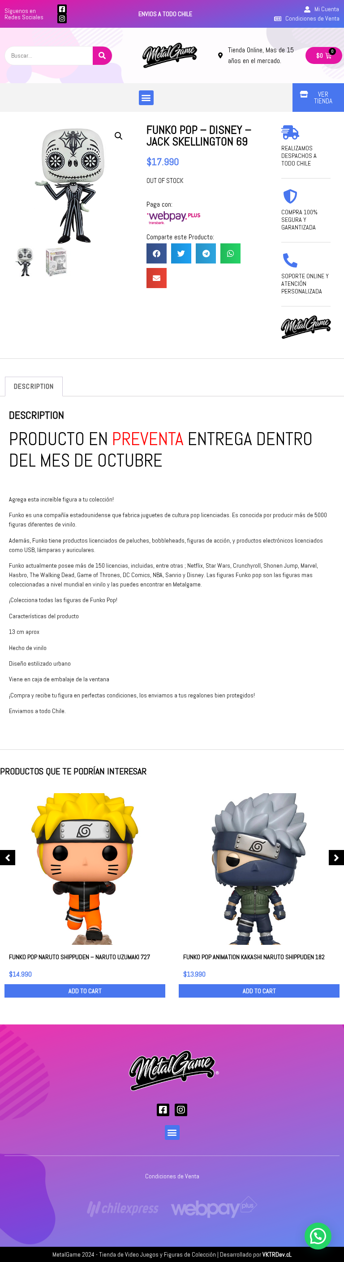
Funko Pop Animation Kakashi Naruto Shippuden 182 (254, 957)
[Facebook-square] (62, 9)
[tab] (34, 386)
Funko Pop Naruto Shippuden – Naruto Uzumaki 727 (79, 957)
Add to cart (85, 991)
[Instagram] (62, 18)
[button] (146, 97)
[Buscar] (102, 56)
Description (34, 386)
